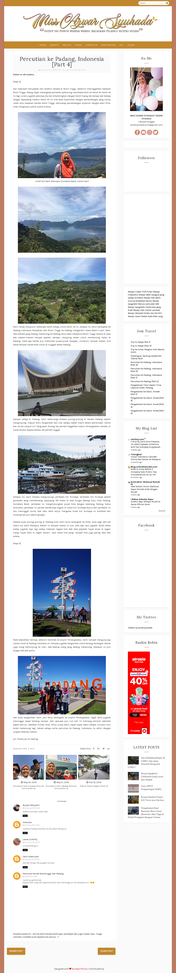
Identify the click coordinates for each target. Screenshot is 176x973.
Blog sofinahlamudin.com (144, 466)
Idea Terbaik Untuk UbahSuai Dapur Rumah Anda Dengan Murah (145, 489)
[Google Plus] (99, 749)
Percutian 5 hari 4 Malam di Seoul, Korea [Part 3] (61, 787)
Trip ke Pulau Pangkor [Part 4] (94, 786)
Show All (162, 511)
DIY (122, 45)
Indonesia (69, 70)
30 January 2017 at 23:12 (31, 842)
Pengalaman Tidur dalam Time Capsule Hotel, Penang (146, 386)
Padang (77, 70)
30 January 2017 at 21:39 (31, 825)
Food (78, 45)
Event (131, 45)
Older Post (106, 951)
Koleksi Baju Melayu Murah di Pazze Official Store (145, 503)
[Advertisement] (146, 239)
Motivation (108, 45)
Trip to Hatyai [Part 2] (141, 345)
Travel (83, 70)
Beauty (54, 45)
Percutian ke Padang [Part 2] (145, 381)
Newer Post (16, 951)
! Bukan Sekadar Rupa (142, 499)
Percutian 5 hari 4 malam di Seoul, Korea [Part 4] (28, 787)
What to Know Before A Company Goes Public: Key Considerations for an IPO (143, 472)
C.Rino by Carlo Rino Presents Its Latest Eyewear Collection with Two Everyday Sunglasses (145, 444)
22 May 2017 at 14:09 (30, 876)
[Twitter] (103, 749)
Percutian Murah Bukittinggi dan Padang (43, 873)
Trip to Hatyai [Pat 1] (140, 342)
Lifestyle (92, 45)
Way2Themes (81, 968)
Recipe (67, 45)
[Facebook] (94, 749)
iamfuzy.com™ (138, 439)
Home (42, 45)
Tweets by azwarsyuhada (140, 627)
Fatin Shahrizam (31, 856)
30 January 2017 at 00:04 (32, 808)
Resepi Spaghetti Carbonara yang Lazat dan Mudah (152, 776)
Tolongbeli (136, 454)
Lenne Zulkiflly (30, 839)
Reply (25, 816)
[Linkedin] (108, 749)
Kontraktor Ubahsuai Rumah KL (145, 483)
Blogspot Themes (113, 968)
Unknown (27, 822)
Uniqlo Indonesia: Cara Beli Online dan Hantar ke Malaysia (145, 458)
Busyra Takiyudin (31, 805)
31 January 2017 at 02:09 (31, 859)
